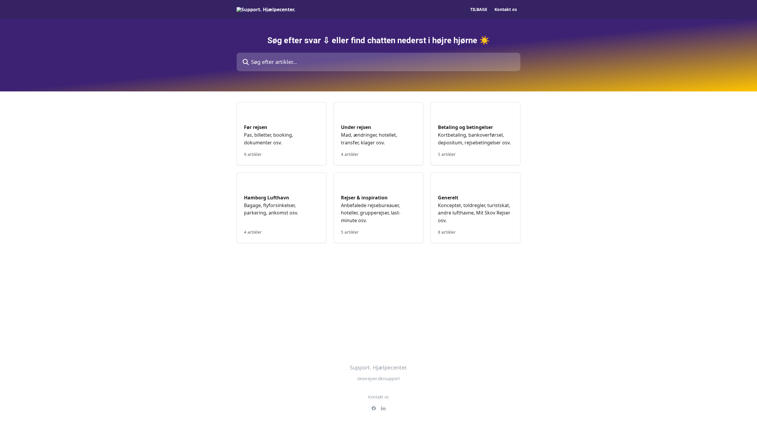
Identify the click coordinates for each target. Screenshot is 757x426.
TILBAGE (478, 9)
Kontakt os (505, 9)
